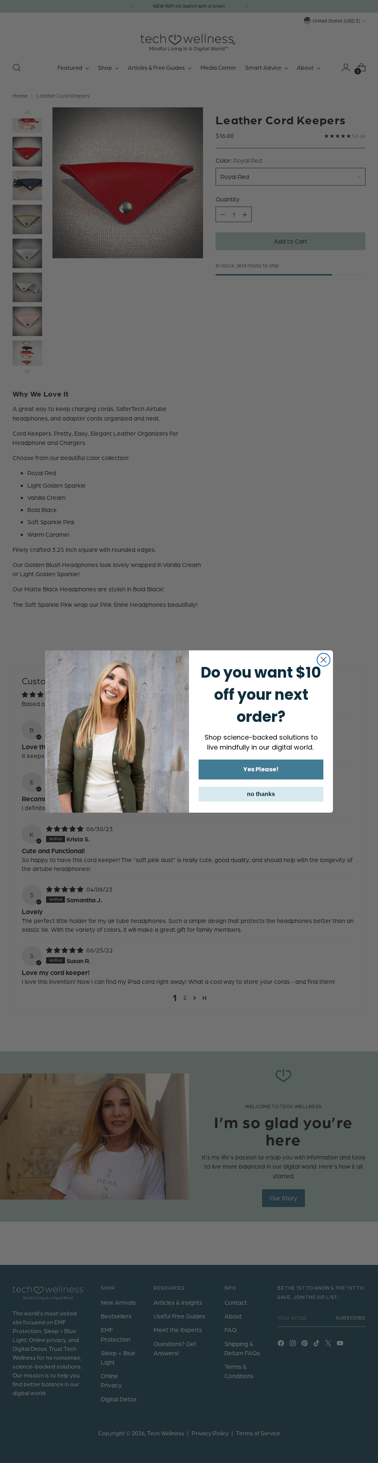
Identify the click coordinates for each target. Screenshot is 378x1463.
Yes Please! (261, 769)
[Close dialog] (323, 659)
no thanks (261, 794)
